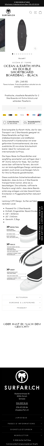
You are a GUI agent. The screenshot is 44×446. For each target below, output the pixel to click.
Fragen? (22, 308)
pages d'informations (21, 424)
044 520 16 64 (22, 403)
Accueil (21, 58)
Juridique (21, 418)
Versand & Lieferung (22, 303)
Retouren (22, 297)
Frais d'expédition (22, 84)
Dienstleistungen (21, 429)
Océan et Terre (22, 62)
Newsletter (21, 435)
